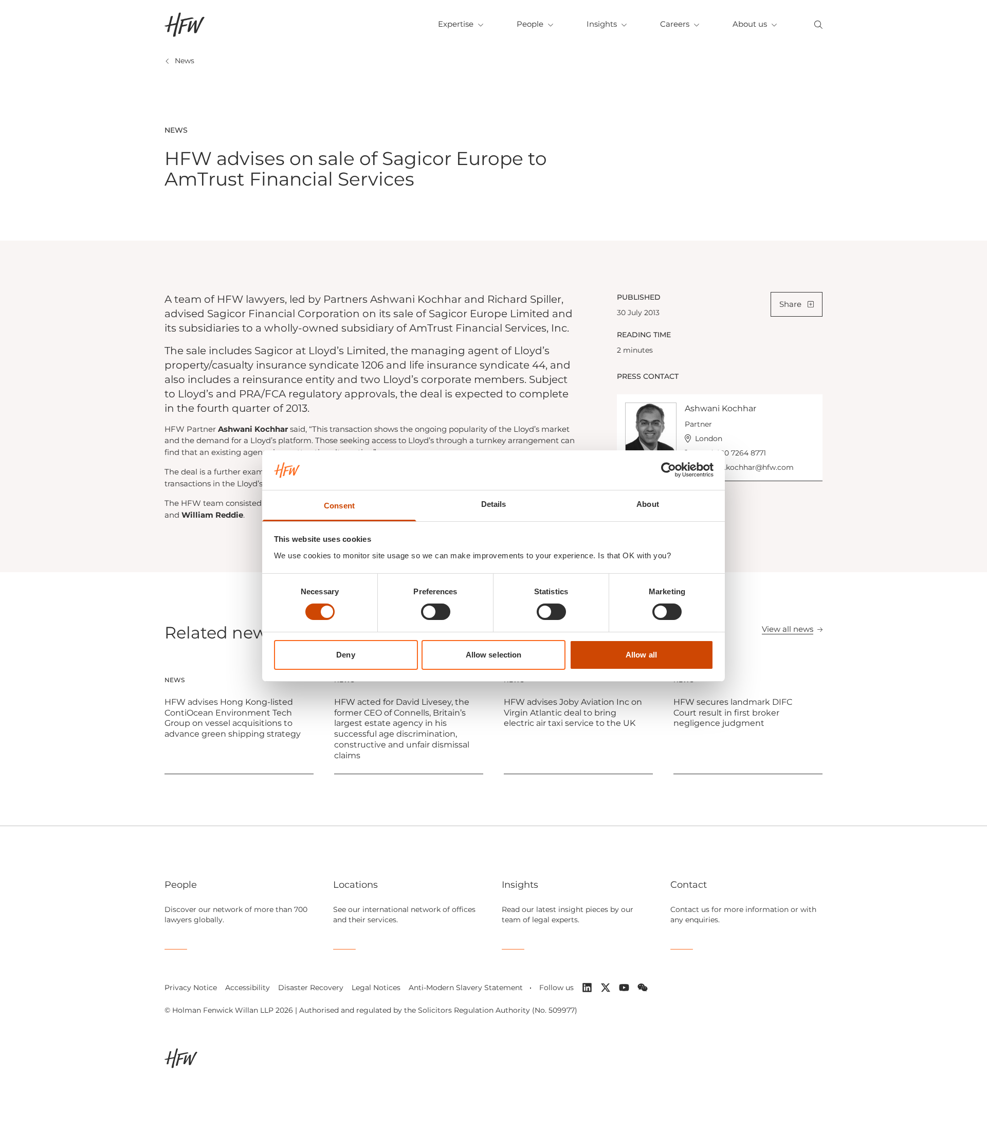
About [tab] (647, 504)
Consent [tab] (339, 505)
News (184, 60)
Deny (345, 654)
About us (750, 24)
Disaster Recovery (310, 987)
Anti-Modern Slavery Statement (466, 987)
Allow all (641, 654)
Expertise (455, 24)
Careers (674, 24)
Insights (602, 24)
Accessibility (247, 987)
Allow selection (494, 654)
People (530, 24)
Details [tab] (493, 504)
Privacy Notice (190, 987)
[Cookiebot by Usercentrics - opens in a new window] (669, 470)
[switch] (435, 612)
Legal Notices (376, 987)
